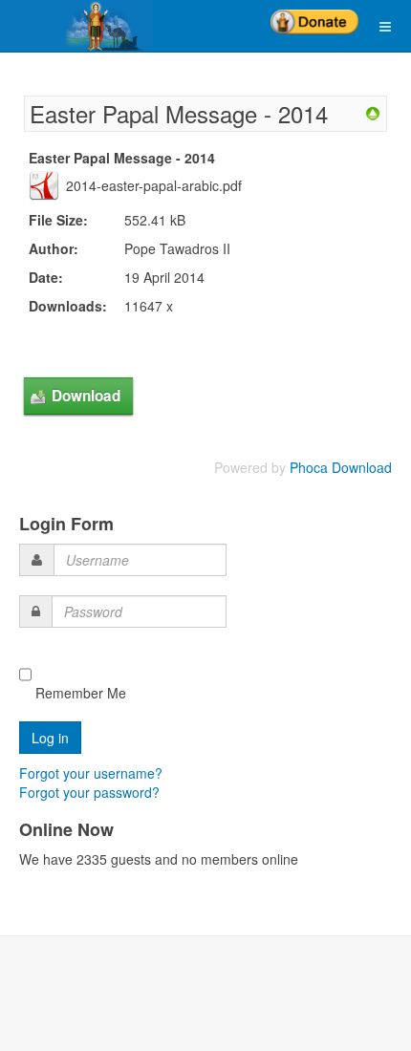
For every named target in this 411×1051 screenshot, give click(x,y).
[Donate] (314, 15)
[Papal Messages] (372, 111)
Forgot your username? (90, 773)
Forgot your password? (89, 792)
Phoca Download (341, 467)
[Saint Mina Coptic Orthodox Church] (76, 25)
